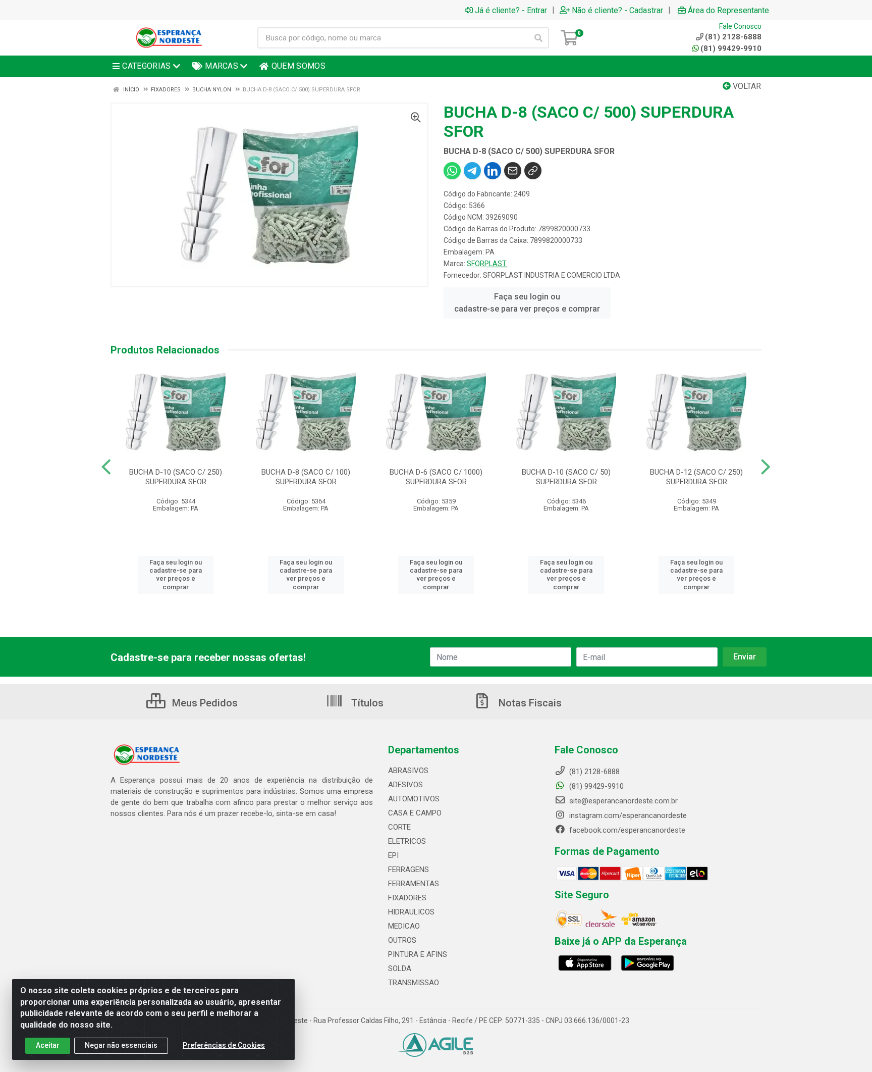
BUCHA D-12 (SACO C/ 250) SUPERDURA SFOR (696, 477)
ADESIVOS (405, 784)
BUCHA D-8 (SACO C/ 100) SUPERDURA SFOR (305, 477)
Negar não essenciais (121, 1045)
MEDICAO (404, 926)
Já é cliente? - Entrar (511, 10)
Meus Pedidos (204, 703)
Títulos (366, 703)
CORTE (399, 827)
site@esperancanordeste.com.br (622, 800)
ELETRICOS (407, 841)
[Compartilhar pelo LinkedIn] (492, 170)
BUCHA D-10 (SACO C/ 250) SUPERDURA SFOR (175, 477)
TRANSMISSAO (413, 982)
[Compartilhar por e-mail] (512, 170)
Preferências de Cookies (224, 1045)
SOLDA (399, 968)
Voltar (746, 86)
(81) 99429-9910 (730, 48)
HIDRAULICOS (411, 911)
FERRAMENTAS (413, 883)
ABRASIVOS (408, 770)
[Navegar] (106, 467)
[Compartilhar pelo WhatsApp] (452, 170)
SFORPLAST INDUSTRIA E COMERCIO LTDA (551, 275)
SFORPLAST (487, 264)
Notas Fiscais (529, 703)
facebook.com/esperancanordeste (626, 830)
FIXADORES (407, 897)
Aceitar (48, 1045)
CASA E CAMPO (415, 813)
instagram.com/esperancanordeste (627, 815)
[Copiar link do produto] (532, 170)
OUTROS (402, 940)
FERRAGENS (408, 869)
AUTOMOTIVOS (414, 798)
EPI (393, 855)
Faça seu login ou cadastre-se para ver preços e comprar (527, 303)
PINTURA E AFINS (417, 954)
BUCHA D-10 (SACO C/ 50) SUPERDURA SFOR (566, 477)
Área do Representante (728, 10)
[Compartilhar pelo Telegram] (472, 170)
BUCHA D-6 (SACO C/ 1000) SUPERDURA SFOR (436, 477)
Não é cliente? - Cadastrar (617, 10)
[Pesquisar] (538, 37)
